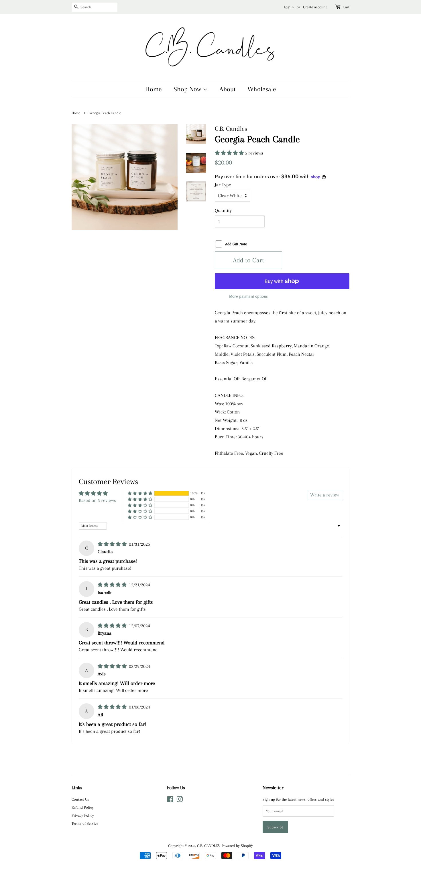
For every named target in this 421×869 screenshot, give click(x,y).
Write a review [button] (324, 495)
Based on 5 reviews (97, 500)
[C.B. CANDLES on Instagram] (179, 800)
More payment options (248, 296)
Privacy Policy (83, 815)
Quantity (223, 210)
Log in (289, 7)
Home (153, 89)
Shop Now (188, 89)
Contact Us (80, 799)
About (227, 89)
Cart (346, 7)
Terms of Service (85, 823)
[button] (230, 153)
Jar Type (223, 184)
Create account (315, 7)
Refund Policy (83, 807)
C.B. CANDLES (208, 845)
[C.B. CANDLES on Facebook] (170, 800)
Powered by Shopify (237, 845)
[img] (113, 544)
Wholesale (261, 89)
